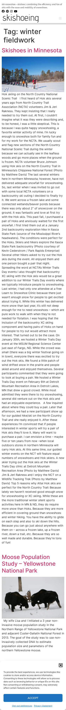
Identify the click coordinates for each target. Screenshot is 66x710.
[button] (60, 665)
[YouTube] (16, 11)
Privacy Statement (43, 705)
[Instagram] (11, 11)
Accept (33, 698)
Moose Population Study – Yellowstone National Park (29, 564)
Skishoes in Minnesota (32, 50)
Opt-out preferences (22, 705)
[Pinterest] (7, 11)
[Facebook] (3, 11)
